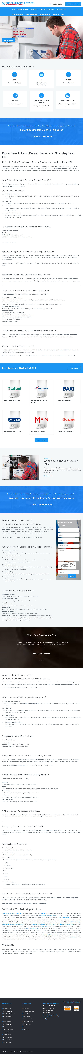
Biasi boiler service (7, 1021)
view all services (41, 440)
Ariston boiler (70, 924)
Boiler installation (6, 913)
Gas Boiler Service (61, 9)
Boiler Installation (22, 9)
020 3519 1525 (44, 137)
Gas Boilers (72, 937)
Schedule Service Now (73, 4)
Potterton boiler (20, 924)
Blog (63, 14)
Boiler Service (34, 9)
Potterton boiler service (8, 1016)
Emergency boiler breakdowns (39, 924)
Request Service (8, 38)
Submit (72, 576)
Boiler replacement (17, 913)
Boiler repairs (52, 915)
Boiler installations (44, 915)
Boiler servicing (44, 913)
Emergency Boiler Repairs (47, 9)
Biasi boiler (63, 924)
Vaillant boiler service (7, 1011)
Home (14, 9)
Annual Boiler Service (31, 14)
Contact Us (55, 14)
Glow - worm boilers (53, 924)
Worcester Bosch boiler (8, 924)
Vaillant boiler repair (75, 922)
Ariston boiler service (7, 1026)
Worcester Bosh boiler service (9, 1013)
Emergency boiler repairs (32, 928)
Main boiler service (7, 1024)
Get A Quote (74, 368)
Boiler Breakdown (45, 14)
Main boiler (44, 926)
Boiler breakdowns (64, 917)
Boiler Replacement (17, 14)
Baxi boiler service (7, 1019)
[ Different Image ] (63, 576)
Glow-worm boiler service (8, 1029)
